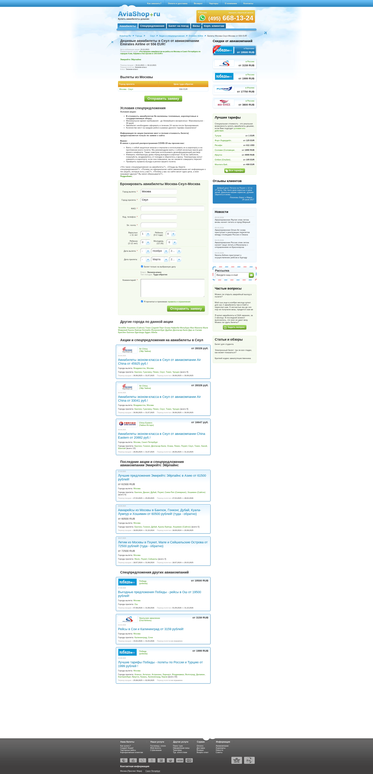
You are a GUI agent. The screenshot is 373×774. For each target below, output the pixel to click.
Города (138, 36)
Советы (219, 752)
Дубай (153, 492)
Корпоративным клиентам (131, 752)
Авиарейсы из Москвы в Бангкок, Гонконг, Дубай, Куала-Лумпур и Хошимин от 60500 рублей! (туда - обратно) (159, 512)
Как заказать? (154, 3)
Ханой (204, 446)
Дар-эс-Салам (195, 330)
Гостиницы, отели (158, 746)
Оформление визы (181, 748)
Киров (164, 677)
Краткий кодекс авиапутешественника (233, 358)
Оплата (200, 746)
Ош (136, 604)
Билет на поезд (179, 25)
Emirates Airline (196, 36)
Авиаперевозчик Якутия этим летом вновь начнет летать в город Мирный (232, 221)
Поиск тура (178, 746)
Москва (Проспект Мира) (131, 771)
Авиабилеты (127, 26)
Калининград (140, 637)
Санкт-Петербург (150, 442)
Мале (205, 327)
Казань (143, 677)
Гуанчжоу (147, 372)
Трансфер (177, 750)
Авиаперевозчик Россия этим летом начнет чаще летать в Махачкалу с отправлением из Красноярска (232, 244)
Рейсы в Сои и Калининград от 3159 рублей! (151, 629)
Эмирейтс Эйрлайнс (130, 59)
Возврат (198, 3)
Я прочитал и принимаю (166, 301)
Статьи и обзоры (229, 339)
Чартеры (213, 3)
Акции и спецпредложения (172, 36)
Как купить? (125, 746)
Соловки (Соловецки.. (225, 150)
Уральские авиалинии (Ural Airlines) (149, 619)
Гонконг (146, 446)
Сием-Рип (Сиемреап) (175, 492)
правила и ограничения (179, 301)
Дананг (146, 492)
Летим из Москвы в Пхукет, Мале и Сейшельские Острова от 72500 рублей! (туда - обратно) (163, 544)
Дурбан (168, 330)
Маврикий (122, 330)
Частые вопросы (228, 288)
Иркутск (135, 677)
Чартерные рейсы (128, 750)
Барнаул (167, 674)
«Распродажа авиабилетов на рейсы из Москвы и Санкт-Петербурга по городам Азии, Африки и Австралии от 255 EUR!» (160, 53)
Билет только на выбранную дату (159, 266)
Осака (167, 327)
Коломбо (146, 330)
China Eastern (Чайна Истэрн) (146, 424)
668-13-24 (230, 18)
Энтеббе (122, 327)
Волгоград (190, 674)
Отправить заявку (163, 98)
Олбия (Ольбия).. (223, 159)
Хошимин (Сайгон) (136, 327)
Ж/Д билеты (155, 748)
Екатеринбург (124, 677)
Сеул (152, 36)
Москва (150, 368)
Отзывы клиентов (227, 181)
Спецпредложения (152, 25)
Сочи (150, 637)
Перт (161, 327)
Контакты (248, 3)
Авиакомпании (222, 746)
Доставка (201, 748)
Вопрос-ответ (203, 752)
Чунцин (176, 372)
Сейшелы (152, 559)
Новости (221, 212)
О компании (231, 3)
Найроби (175, 327)
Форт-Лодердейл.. (223, 140)
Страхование (156, 750)
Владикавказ (178, 674)
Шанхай (122, 448)
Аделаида (139, 332)
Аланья (137, 674)
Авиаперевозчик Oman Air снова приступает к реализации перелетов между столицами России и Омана (232, 232)
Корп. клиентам (214, 25)
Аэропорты (220, 748)
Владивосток (139, 368)
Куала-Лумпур (135, 330)
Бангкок (130, 332)
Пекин (156, 372)
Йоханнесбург (158, 330)
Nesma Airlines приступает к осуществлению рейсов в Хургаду (231, 256)
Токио (148, 327)
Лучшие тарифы (228, 117)
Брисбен (122, 332)
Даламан (200, 674)
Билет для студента (224, 344)
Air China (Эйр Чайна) (145, 350)
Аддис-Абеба (151, 332)
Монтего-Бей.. (221, 164)
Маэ (192, 327)
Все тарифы (236, 170)
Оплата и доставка (177, 3)
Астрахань (157, 674)
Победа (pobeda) (143, 582)
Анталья (147, 674)
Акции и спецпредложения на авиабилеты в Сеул (161, 340)
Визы (196, 25)
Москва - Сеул (126, 89)
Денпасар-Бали (180, 330)
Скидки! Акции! (126, 748)
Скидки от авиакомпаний (233, 41)
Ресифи (218, 145)
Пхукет (184, 446)
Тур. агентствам (180, 752)
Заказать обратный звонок (240, 12)
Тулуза (218, 135)
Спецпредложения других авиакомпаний (154, 572)
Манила (198, 327)
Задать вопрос (236, 327)
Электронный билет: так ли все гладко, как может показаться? (233, 351)
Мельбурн (185, 327)
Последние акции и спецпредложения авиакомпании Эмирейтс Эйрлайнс (152, 463)
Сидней (155, 327)
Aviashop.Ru (125, 36)
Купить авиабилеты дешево (133, 19)
